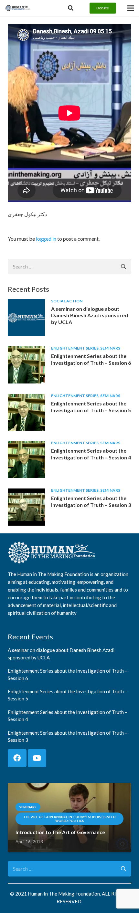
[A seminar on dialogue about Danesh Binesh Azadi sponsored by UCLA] (26, 303)
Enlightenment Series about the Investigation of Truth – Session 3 (91, 501)
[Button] (70, 8)
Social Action (66, 301)
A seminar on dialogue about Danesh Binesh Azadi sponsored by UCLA (89, 315)
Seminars (110, 348)
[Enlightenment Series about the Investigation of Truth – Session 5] (26, 398)
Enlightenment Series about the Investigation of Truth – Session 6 (91, 359)
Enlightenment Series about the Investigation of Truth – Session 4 (91, 453)
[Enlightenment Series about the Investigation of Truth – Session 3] (26, 493)
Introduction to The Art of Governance (60, 832)
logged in (46, 239)
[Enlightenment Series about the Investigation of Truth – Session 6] (26, 351)
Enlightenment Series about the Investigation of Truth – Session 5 (91, 406)
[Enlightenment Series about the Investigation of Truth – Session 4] (26, 445)
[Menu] (130, 8)
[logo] (17, 8)
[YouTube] (37, 758)
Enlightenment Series (75, 348)
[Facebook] (17, 758)
